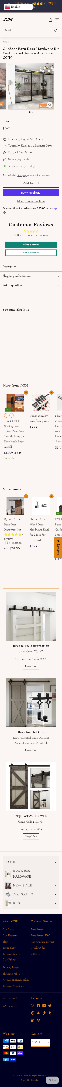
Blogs (5, 941)
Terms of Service (12, 954)
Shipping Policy (11, 973)
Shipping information (17, 276)
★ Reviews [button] (58, 547)
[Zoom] (49, 105)
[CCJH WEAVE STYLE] (31, 786)
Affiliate (36, 954)
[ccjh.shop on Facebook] (38, 1005)
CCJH (24, 385)
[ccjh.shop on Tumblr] (50, 1012)
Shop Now (31, 666)
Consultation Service (42, 941)
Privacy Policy (11, 967)
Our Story (8, 929)
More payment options (31, 201)
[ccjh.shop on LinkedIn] (32, 1020)
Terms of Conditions (14, 986)
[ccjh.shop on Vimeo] (38, 1020)
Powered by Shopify (29, 1080)
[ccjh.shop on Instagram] (32, 1005)
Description (10, 266)
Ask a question (12, 285)
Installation (37, 929)
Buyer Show (9, 947)
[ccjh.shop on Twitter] (50, 1005)
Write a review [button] (31, 244)
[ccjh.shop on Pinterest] (32, 1012)
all (22, 489)
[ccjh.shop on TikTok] (44, 1012)
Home (6, 42)
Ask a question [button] (31, 252)
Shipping (22, 175)
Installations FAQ (41, 935)
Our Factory (10, 935)
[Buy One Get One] (31, 702)
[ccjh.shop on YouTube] (44, 1005)
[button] (13, 534)
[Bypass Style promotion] (31, 616)
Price (6, 121)
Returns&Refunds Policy (16, 979)
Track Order (38, 947)
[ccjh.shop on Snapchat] (38, 1012)
